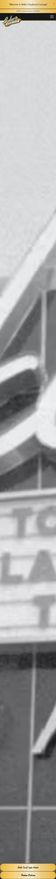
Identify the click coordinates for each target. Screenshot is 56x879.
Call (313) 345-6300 (28, 867)
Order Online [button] (28, 875)
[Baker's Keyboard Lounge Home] (11, 20)
